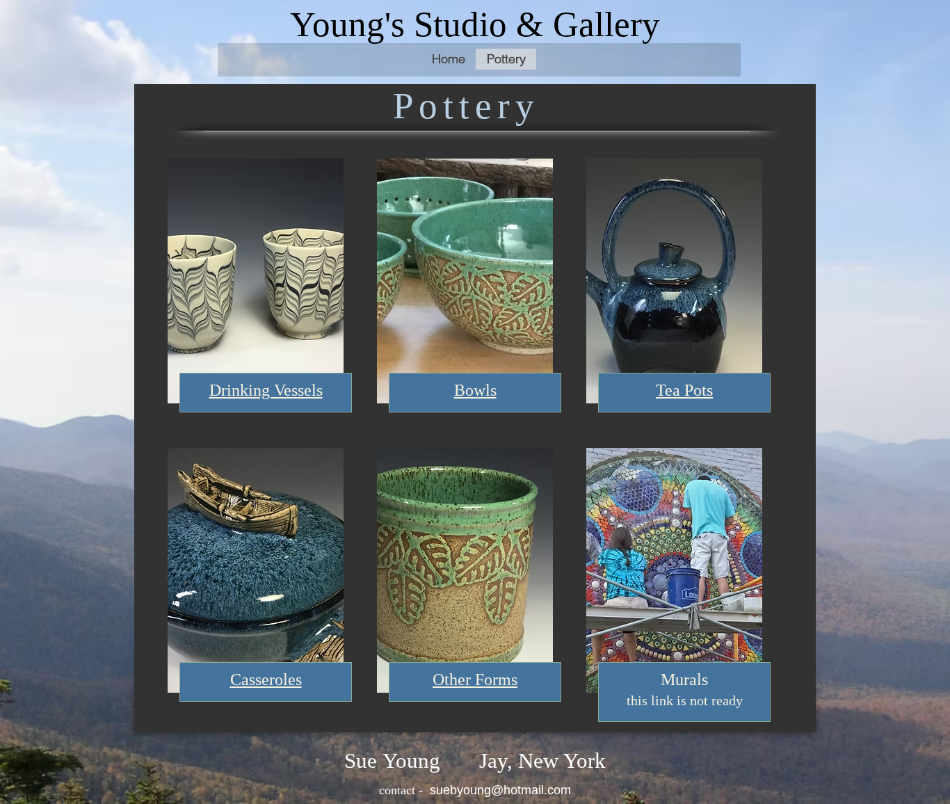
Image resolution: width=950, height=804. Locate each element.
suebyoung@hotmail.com (500, 790)
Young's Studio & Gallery (475, 24)
